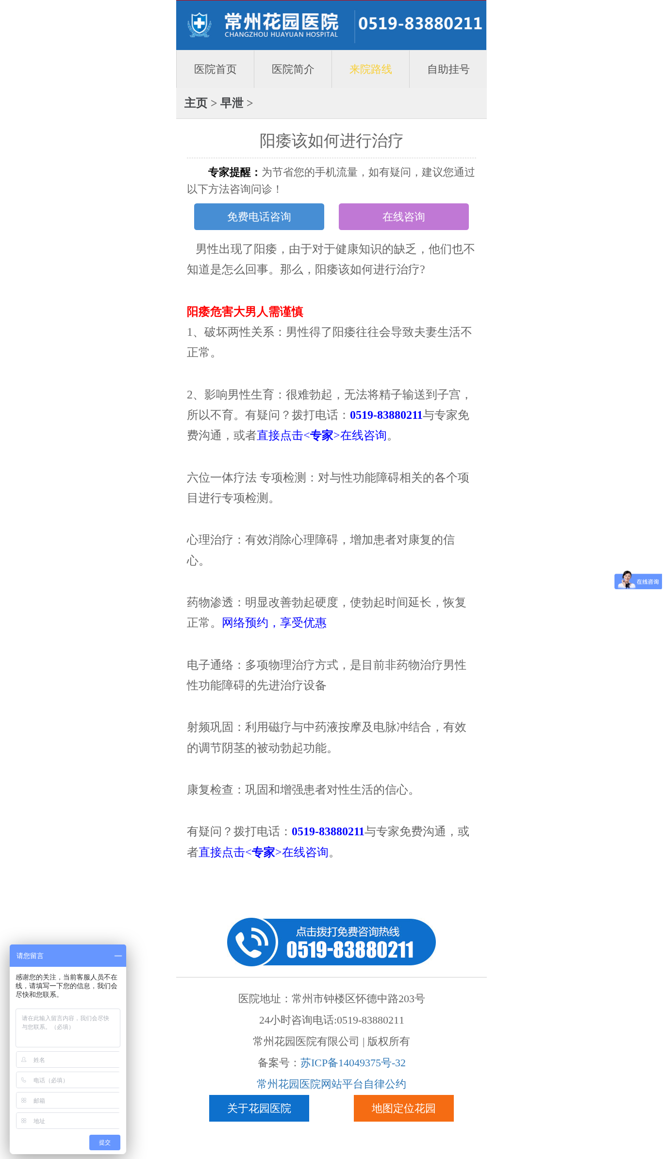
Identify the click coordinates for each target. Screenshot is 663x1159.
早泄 (232, 102)
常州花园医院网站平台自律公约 (331, 1084)
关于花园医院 (259, 1108)
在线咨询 (403, 217)
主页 (196, 102)
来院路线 (370, 69)
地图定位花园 (404, 1108)
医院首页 (215, 69)
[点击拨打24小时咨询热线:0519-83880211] (331, 941)
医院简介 (293, 69)
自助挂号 (448, 69)
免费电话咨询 (259, 217)
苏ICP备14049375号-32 (353, 1063)
